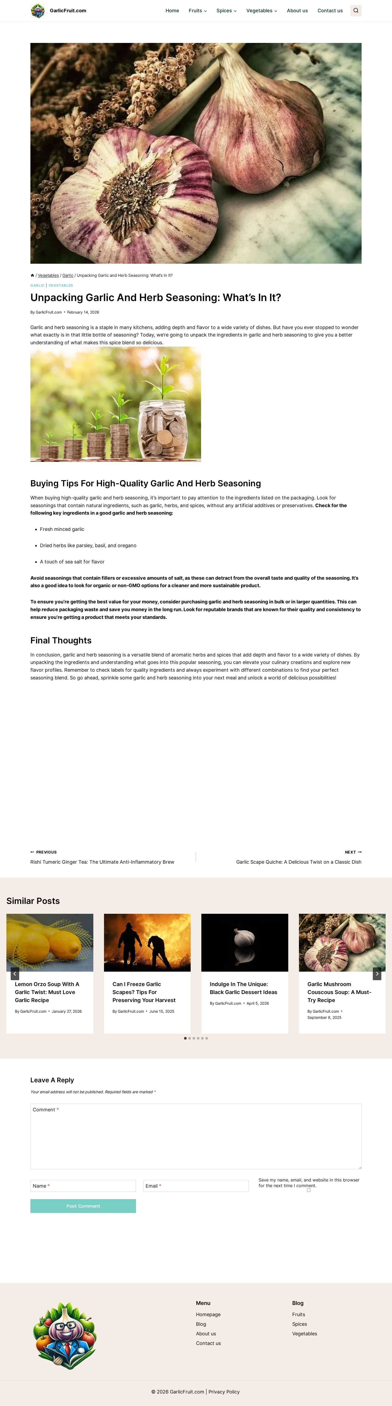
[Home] (32, 275)
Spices (299, 1324)
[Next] (377, 973)
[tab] (185, 1038)
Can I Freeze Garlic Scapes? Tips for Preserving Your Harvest (144, 992)
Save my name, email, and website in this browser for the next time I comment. (309, 1182)
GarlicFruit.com (49, 312)
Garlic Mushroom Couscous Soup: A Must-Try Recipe (339, 992)
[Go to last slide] (15, 973)
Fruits (298, 1314)
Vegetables (61, 285)
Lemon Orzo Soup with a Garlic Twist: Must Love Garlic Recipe (47, 992)
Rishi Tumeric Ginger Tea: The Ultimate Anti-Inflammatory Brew (102, 857)
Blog (201, 1324)
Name (41, 1186)
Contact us (330, 10)
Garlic (37, 285)
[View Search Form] (356, 10)
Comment (46, 1109)
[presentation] (49, 943)
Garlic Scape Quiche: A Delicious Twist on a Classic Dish (299, 857)
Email (153, 1186)
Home (172, 10)
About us (297, 10)
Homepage (208, 1314)
